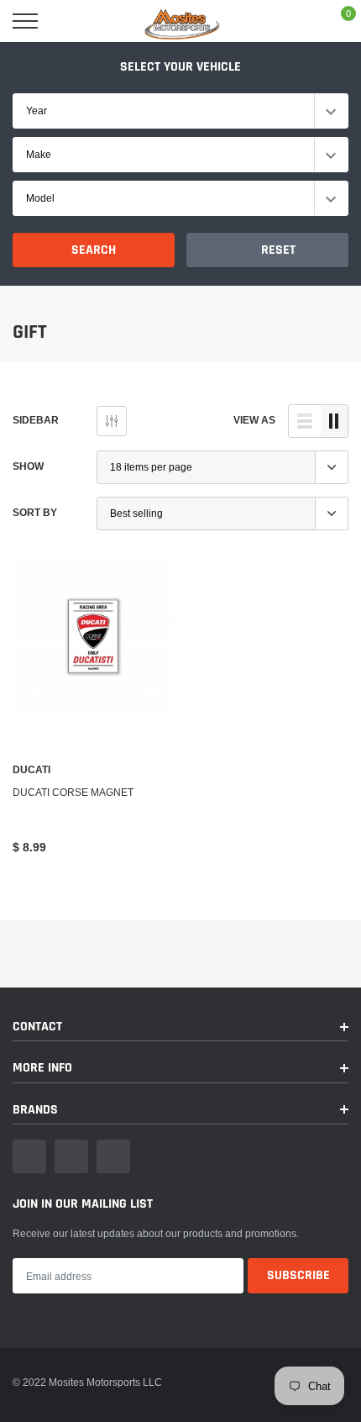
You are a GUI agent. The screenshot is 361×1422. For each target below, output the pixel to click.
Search (93, 250)
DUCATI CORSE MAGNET (73, 792)
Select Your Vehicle (180, 67)
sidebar (36, 419)
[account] (299, 20)
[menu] (25, 21)
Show (28, 466)
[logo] (180, 21)
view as (254, 419)
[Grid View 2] (334, 421)
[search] (67, 21)
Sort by (35, 512)
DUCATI (31, 770)
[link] (93, 636)
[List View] (305, 421)
